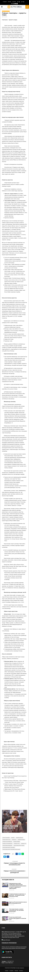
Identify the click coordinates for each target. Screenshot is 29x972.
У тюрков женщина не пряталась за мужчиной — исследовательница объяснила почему (17, 895)
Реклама (9, 1)
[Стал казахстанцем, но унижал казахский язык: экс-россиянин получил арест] (5, 910)
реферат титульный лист (7, 843)
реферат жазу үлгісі (6, 839)
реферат (12, 837)
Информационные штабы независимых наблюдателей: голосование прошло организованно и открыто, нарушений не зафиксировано (17, 886)
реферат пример (16, 841)
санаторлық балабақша (7, 845)
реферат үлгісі (16, 843)
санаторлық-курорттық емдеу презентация (11, 849)
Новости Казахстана (5, 11)
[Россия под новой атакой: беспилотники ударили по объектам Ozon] (5, 919)
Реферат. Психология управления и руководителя (14, 872)
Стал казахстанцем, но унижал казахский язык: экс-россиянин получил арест (16, 910)
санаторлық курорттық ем (19, 845)
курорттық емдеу (6, 837)
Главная (6, 970)
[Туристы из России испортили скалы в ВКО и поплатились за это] (5, 903)
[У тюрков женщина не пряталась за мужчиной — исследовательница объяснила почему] (5, 895)
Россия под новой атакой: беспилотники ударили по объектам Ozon (17, 918)
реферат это (23, 843)
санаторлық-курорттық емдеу (9, 847)
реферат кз (14, 839)
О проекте (5, 1)
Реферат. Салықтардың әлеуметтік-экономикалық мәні (14, 864)
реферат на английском (7, 841)
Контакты (14, 1)
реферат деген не (19, 837)
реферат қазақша (21, 839)
